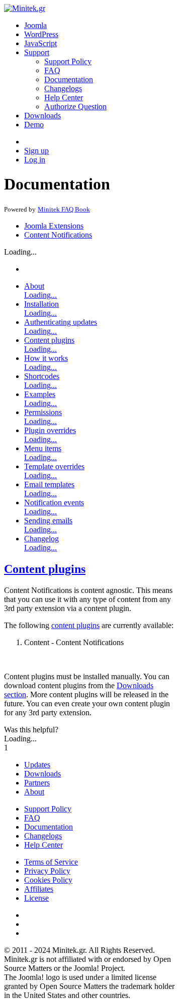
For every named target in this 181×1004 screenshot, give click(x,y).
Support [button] (36, 52)
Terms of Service (51, 862)
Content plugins (44, 568)
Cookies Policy (48, 880)
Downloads (42, 115)
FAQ (52, 70)
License (36, 898)
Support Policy (68, 61)
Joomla (35, 25)
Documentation (68, 79)
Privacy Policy (47, 871)
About (34, 791)
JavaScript (40, 43)
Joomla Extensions (53, 226)
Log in (34, 159)
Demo (34, 124)
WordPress (41, 34)
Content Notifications (58, 235)
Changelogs (63, 88)
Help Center (63, 97)
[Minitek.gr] (24, 8)
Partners (37, 782)
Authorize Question (75, 106)
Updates (37, 764)
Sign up (36, 150)
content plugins (75, 625)
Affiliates (38, 889)
